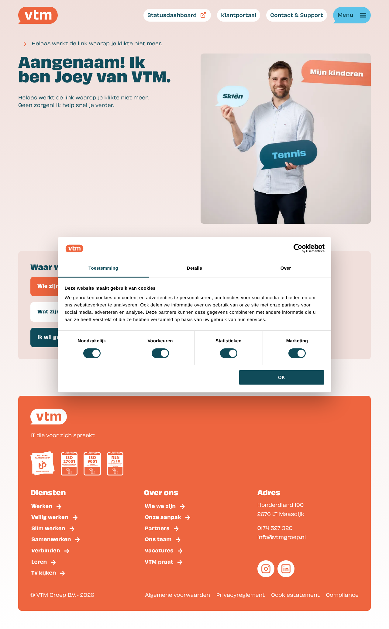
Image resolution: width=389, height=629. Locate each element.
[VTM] (38, 15)
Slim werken (48, 527)
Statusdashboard (172, 14)
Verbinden (45, 550)
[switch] (160, 353)
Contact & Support (296, 14)
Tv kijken (43, 572)
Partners (157, 527)
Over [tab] (286, 268)
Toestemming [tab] (103, 268)
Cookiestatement (295, 595)
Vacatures (159, 550)
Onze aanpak (163, 516)
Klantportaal (238, 14)
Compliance (342, 595)
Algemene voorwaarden (177, 595)
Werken (41, 505)
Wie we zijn (160, 505)
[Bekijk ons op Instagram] (265, 568)
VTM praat (159, 561)
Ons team (158, 538)
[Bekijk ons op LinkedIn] (285, 568)
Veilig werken (49, 516)
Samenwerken (51, 538)
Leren (39, 561)
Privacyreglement (240, 595)
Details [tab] (194, 268)
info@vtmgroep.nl (281, 537)
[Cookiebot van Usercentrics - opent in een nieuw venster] (298, 248)
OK (281, 377)
